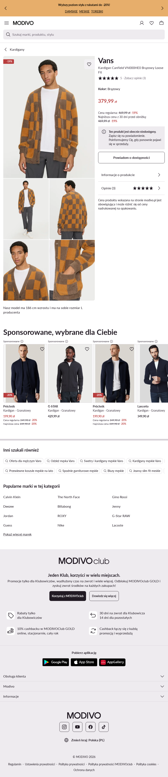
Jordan (8, 516)
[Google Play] (55, 662)
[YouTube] (77, 727)
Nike (61, 525)
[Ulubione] (152, 23)
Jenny (116, 506)
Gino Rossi (119, 497)
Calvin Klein (11, 497)
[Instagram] (64, 727)
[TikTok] (104, 727)
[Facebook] (90, 727)
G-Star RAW (121, 516)
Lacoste (117, 525)
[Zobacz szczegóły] (159, 175)
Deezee (8, 506)
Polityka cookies (146, 764)
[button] (49, 117)
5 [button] (122, 78)
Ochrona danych (84, 770)
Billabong (64, 506)
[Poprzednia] (6, 8)
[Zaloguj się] (142, 23)
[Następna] (162, 8)
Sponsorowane (11, 341)
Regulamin (14, 764)
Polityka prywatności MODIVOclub (110, 764)
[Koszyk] (161, 23)
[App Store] (84, 662)
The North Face (69, 497)
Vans (106, 60)
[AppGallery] (112, 662)
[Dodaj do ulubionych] (89, 64)
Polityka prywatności (72, 764)
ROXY (62, 516)
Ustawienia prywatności (40, 764)
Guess (7, 525)
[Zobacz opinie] (159, 188)
